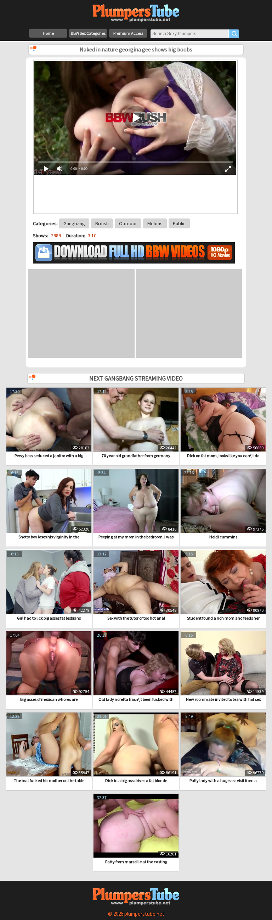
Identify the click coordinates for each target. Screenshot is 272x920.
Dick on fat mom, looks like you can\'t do (223, 455)
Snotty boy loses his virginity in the (48, 536)
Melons (155, 223)
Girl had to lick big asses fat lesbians (49, 618)
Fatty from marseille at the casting (136, 861)
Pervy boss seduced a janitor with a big (49, 455)
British (102, 223)
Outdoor (128, 223)
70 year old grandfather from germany (136, 455)
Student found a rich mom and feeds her (223, 618)
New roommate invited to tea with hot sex (223, 699)
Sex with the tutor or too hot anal (136, 618)
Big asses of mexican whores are (49, 699)
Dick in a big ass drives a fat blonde (136, 780)
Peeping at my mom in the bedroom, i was (136, 536)
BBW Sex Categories (88, 33)
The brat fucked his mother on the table (49, 780)
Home (48, 33)
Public (179, 223)
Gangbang (74, 223)
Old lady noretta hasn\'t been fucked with (136, 699)
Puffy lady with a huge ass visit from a (223, 780)
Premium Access (128, 33)
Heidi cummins (223, 536)
